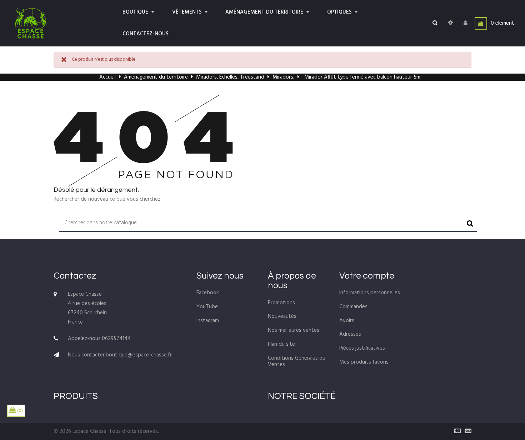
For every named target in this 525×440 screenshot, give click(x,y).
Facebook (207, 293)
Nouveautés (282, 316)
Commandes (353, 306)
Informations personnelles (369, 293)
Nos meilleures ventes (293, 330)
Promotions (281, 303)
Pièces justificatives (362, 348)
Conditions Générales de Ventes (296, 361)
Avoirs (346, 320)
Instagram (207, 320)
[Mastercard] (456, 431)
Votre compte (366, 275)
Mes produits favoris (364, 362)
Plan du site (281, 344)
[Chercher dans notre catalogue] (435, 23)
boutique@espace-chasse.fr (139, 355)
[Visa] (466, 431)
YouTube (207, 306)
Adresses (350, 334)
